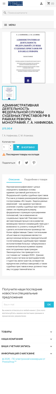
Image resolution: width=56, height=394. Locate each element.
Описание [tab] (14, 179)
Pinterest (34, 163)
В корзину (25, 147)
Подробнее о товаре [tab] (35, 179)
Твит (26, 163)
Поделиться (19, 163)
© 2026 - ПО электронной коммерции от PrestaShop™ (23, 360)
